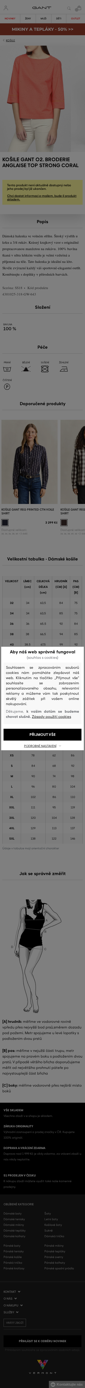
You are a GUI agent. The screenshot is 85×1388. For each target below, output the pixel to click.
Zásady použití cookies (51, 717)
